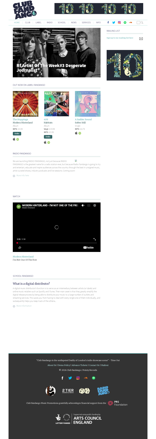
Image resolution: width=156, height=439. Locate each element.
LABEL (38, 22)
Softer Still (80, 122)
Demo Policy (64, 365)
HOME (17, 22)
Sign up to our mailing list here (120, 38)
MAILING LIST (113, 30)
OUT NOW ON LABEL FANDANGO (29, 84)
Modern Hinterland (23, 122)
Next (96, 50)
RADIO (50, 22)
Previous (18, 50)
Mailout (104, 365)
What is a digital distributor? (31, 283)
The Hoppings (20, 119)
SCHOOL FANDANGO (23, 275)
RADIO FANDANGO (22, 153)
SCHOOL (62, 22)
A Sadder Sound (83, 119)
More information (24, 305)
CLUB (27, 22)
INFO (98, 22)
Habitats (48, 122)
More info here (22, 175)
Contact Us (94, 365)
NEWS (74, 22)
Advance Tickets (79, 365)
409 (46, 119)
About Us (52, 365)
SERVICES (86, 22)
